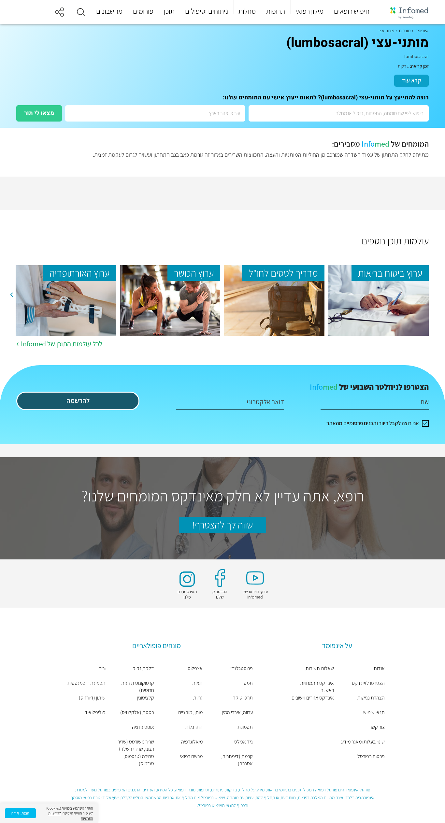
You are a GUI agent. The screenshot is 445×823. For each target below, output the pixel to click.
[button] (81, 12)
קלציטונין (145, 697)
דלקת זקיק (143, 668)
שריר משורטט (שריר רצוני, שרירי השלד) (136, 745)
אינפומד (422, 31)
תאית (197, 683)
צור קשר (377, 727)
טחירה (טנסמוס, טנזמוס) (138, 760)
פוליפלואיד (95, 712)
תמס (248, 683)
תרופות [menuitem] (275, 11)
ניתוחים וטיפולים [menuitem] (206, 11)
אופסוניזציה (143, 727)
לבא (11, 295)
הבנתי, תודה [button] (20, 813)
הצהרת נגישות (371, 697)
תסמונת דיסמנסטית (86, 683)
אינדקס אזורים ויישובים (313, 697)
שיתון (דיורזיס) (92, 697)
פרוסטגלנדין (241, 668)
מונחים (404, 31)
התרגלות (194, 727)
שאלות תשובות (320, 668)
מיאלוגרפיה (192, 741)
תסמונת (245, 727)
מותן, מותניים (190, 712)
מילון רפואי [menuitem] (309, 11)
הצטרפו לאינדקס (368, 683)
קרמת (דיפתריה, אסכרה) (237, 760)
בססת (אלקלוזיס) (137, 712)
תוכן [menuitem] (169, 11)
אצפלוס (195, 668)
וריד (102, 668)
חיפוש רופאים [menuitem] (351, 11)
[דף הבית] (405, 12)
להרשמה (78, 400)
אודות (379, 668)
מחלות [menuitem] (247, 11)
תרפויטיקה (243, 697)
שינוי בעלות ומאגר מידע (363, 741)
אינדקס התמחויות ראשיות (317, 687)
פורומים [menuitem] (143, 11)
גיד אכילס (243, 741)
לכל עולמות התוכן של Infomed (61, 343)
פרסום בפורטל (371, 756)
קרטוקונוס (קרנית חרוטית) (137, 687)
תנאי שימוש (374, 712)
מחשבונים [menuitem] (109, 11)
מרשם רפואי (191, 756)
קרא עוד (411, 80)
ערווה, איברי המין (237, 712)
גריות (198, 697)
